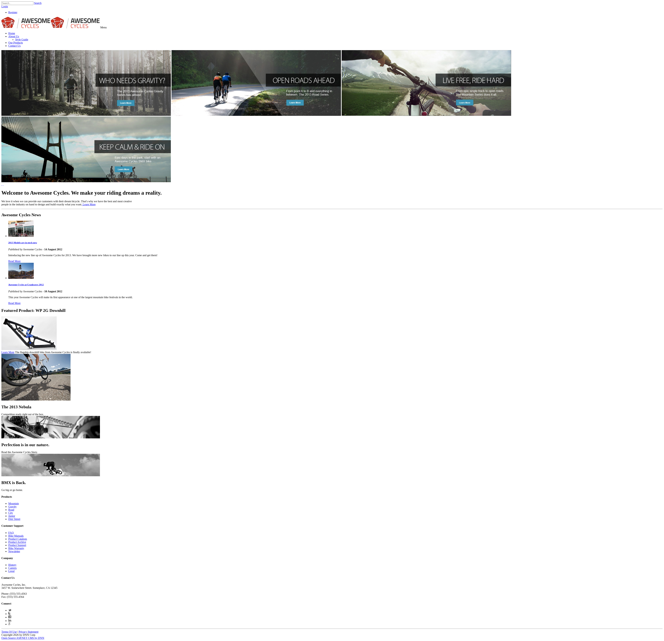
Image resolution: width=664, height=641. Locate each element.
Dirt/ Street (14, 519)
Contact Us (14, 45)
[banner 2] (256, 114)
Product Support (17, 545)
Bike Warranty (16, 548)
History (12, 564)
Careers (12, 567)
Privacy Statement (28, 631)
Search (38, 3)
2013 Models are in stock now (22, 242)
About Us (13, 36)
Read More (14, 261)
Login (4, 6)
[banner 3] (426, 114)
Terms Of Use (9, 631)
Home (11, 33)
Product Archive (17, 542)
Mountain (13, 503)
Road (11, 509)
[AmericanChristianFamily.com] (25, 27)
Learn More (89, 204)
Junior (11, 515)
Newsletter (14, 551)
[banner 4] (86, 181)
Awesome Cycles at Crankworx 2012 (26, 284)
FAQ (11, 532)
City (10, 512)
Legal (11, 571)
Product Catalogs (17, 538)
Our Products (15, 42)
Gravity (12, 506)
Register (12, 12)
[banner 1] (86, 114)
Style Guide (21, 39)
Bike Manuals (16, 535)
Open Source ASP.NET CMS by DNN (22, 638)
